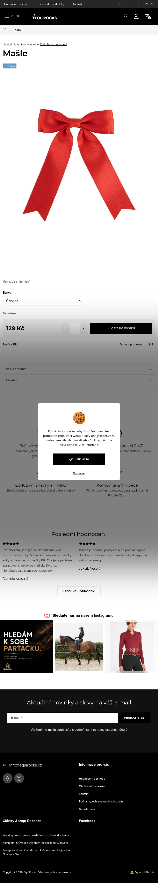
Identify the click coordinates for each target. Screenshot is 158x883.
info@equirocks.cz (25, 765)
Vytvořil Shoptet (145, 872)
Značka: (10, 344)
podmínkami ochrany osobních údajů (100, 729)
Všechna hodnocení (79, 591)
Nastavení (79, 473)
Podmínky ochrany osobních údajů (101, 801)
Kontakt (77, 4)
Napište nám (87, 809)
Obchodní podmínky (51, 4)
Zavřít (25, 343)
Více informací (89, 445)
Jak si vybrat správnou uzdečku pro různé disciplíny (36, 835)
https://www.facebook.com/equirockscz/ (8, 778)
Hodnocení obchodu (17, 4)
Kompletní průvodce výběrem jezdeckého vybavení (35, 843)
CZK (146, 4)
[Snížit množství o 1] (66, 328)
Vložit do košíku (121, 328)
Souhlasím (82, 459)
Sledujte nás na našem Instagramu (83, 615)
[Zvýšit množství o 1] (83, 328)
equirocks (19, 778)
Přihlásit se (134, 718)
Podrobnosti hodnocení (53, 44)
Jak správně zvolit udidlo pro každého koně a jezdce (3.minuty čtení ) (36, 852)
